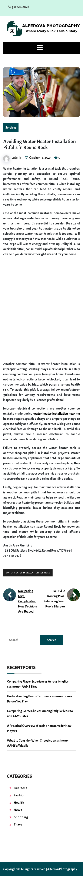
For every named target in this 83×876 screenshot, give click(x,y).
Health (19, 802)
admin (17, 157)
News (18, 810)
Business (20, 788)
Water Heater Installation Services (28, 572)
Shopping (21, 817)
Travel (19, 824)
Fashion (20, 795)
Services (10, 127)
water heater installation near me (56, 413)
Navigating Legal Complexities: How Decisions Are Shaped (28, 601)
